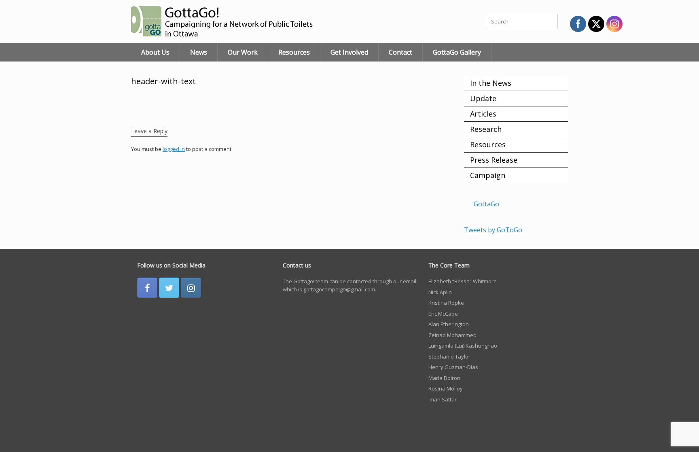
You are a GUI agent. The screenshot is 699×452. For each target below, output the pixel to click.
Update (483, 98)
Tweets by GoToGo (493, 229)
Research (486, 129)
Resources (294, 52)
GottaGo (486, 203)
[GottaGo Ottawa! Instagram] (191, 288)
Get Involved (349, 52)
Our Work (243, 52)
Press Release (493, 160)
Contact (400, 52)
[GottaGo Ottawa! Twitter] (169, 288)
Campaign (487, 175)
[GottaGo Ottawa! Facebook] (147, 288)
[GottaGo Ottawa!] (232, 21)
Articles (483, 114)
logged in (174, 149)
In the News (490, 83)
